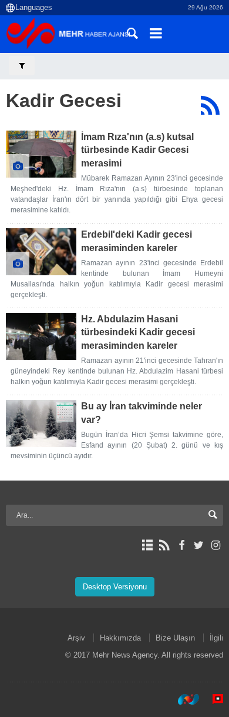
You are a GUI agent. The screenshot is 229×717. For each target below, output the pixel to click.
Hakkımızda (120, 637)
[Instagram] (215, 545)
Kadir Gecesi (64, 100)
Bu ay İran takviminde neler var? (141, 412)
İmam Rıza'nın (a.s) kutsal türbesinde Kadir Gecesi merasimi (137, 150)
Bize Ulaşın (175, 637)
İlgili (216, 637)
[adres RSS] (164, 545)
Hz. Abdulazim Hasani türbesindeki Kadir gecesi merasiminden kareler (138, 332)
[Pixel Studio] (212, 698)
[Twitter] (198, 545)
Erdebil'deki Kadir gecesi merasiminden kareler (136, 240)
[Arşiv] (147, 545)
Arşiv (76, 637)
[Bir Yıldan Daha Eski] (41, 154)
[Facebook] (181, 545)
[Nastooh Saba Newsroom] (182, 698)
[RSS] (210, 105)
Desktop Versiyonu (115, 586)
